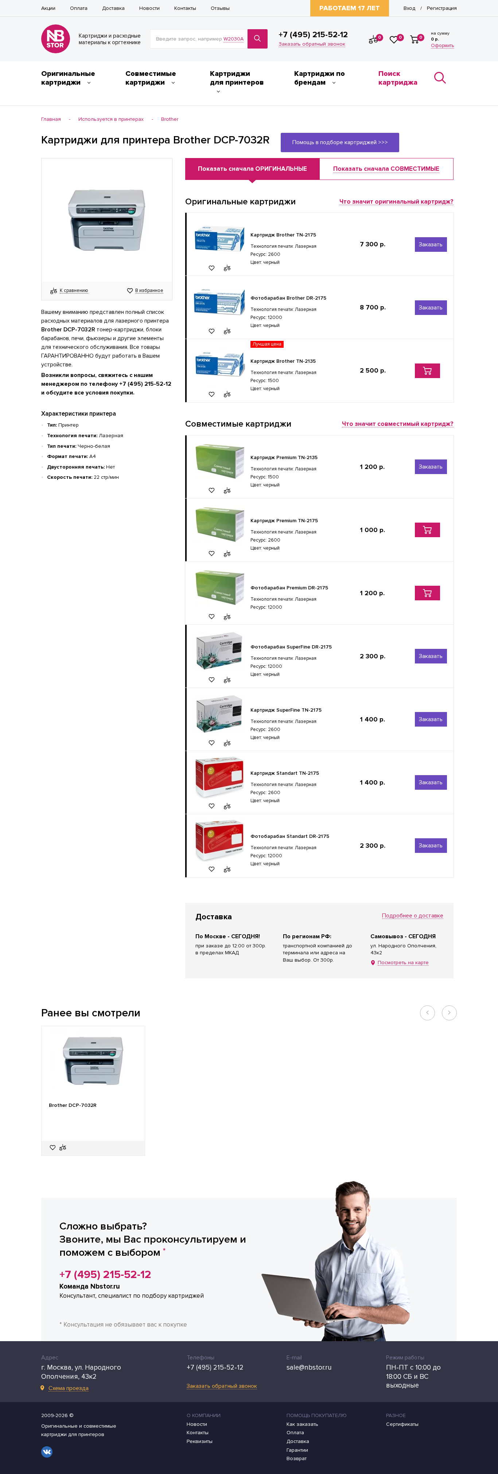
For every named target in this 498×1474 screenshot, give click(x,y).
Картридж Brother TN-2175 (283, 235)
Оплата (78, 8)
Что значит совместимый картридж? (398, 424)
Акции (48, 8)
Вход (409, 8)
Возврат (297, 1458)
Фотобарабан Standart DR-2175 (289, 836)
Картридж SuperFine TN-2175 (286, 710)
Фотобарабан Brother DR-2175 (288, 298)
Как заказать (302, 1424)
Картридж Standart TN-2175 (284, 773)
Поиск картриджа (397, 78)
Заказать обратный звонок (312, 44)
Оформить (442, 46)
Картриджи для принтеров (237, 78)
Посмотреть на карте (403, 963)
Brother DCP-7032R (73, 1105)
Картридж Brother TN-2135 (283, 361)
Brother (169, 119)
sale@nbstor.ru (309, 1367)
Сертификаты (402, 1424)
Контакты (185, 8)
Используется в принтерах (111, 119)
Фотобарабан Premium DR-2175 (289, 588)
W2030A (233, 39)
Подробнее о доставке (412, 916)
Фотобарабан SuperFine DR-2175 (291, 647)
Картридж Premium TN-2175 (284, 520)
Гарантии (297, 1450)
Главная (51, 119)
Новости (149, 8)
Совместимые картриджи (150, 78)
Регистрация (442, 8)
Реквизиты (200, 1441)
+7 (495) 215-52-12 (313, 35)
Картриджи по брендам (319, 78)
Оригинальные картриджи (68, 78)
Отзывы (220, 8)
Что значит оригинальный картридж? (396, 202)
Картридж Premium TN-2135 (284, 457)
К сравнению (74, 290)
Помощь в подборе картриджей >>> (340, 142)
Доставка (113, 8)
